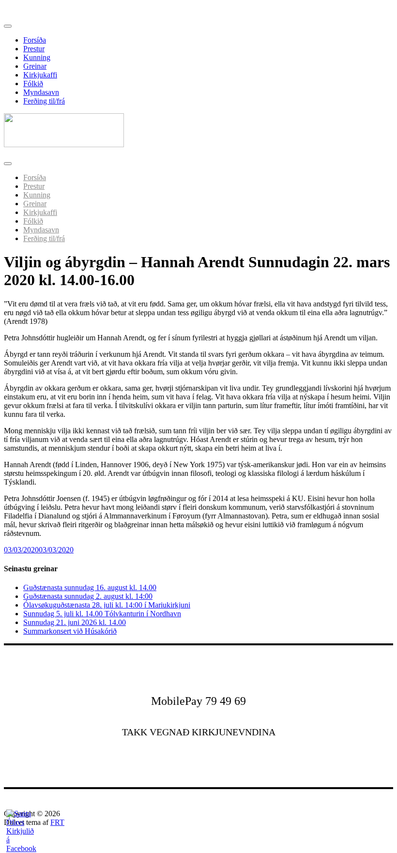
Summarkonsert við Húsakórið (70, 631)
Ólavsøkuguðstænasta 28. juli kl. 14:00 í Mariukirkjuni (106, 605)
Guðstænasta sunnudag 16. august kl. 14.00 (89, 587)
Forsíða (34, 40)
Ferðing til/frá (44, 101)
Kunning (36, 57)
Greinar (34, 66)
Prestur (34, 49)
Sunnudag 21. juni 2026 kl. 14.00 (74, 622)
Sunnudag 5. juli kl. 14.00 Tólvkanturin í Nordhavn (102, 613)
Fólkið (33, 83)
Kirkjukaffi (40, 75)
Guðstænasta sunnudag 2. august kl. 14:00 (88, 596)
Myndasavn (41, 92)
